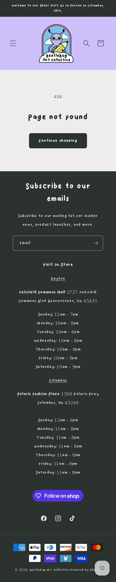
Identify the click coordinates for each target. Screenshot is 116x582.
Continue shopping (58, 141)
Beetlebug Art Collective (49, 569)
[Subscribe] (96, 243)
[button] (13, 43)
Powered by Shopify (85, 569)
